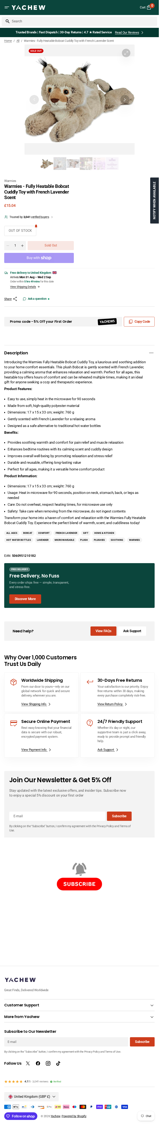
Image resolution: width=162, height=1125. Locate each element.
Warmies (10, 181)
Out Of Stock (20, 231)
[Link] (79, 585)
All (17, 40)
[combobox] (83, 21)
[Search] (6, 21)
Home (8, 40)
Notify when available (154, 200)
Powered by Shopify (74, 1116)
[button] (6, 7)
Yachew (55, 1116)
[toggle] (151, 353)
